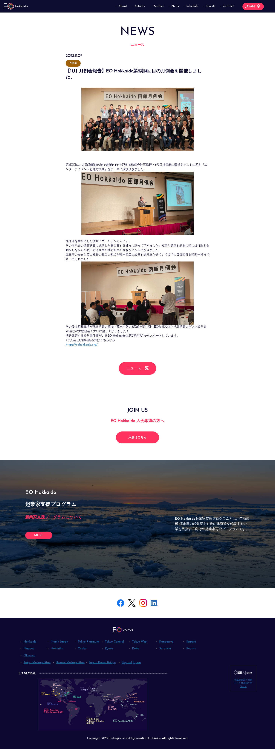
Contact (228, 6)
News (175, 6)
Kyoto (109, 648)
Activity (140, 6)
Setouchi (165, 648)
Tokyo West (140, 641)
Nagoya (29, 648)
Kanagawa (166, 641)
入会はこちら (137, 437)
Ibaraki (191, 641)
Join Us (210, 6)
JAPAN (250, 6)
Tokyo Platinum (88, 641)
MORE (38, 535)
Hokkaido (30, 641)
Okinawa (29, 655)
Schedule (192, 6)
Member (158, 6)
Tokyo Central (114, 641)
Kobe (135, 648)
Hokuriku (57, 648)
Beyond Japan (131, 662)
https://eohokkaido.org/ (81, 344)
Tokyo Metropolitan (37, 662)
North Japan (59, 641)
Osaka (82, 648)
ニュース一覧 (137, 368)
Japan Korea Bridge (102, 662)
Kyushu (191, 648)
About (122, 6)
